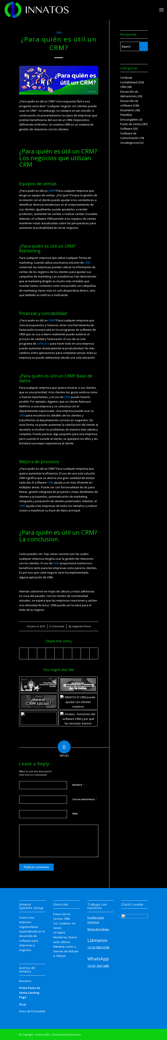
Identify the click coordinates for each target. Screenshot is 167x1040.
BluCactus (75, 1034)
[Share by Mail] (94, 653)
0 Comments (57, 626)
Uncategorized (130, 143)
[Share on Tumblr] (67, 653)
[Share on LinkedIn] (59, 653)
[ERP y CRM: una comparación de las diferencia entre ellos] (38, 718)
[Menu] (161, 10)
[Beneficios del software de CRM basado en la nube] (78, 685)
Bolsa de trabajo (98, 929)
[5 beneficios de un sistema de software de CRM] (38, 685)
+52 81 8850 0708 (98, 947)
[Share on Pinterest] (50, 653)
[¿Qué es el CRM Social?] (38, 701)
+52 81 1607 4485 (98, 966)
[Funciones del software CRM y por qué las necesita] (78, 718)
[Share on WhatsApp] (41, 653)
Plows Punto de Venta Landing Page (29, 992)
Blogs (22, 1004)
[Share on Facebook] (23, 653)
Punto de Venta (130, 124)
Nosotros (25, 981)
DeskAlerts (127, 110)
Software (126, 129)
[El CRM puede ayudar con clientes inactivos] (78, 701)
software (43, 343)
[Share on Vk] (76, 653)
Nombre (78, 785)
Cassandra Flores (81, 626)
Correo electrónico (84, 799)
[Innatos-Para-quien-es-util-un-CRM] (58, 80)
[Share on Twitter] (32, 653)
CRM (58, 32)
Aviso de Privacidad (32, 1011)
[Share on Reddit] (85, 653)
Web (75, 813)
